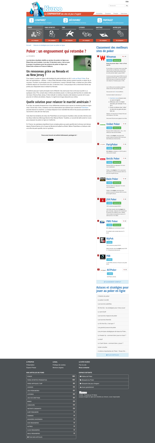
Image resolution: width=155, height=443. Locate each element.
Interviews (124, 13)
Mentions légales (58, 367)
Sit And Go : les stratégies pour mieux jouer (111, 308)
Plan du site (82, 365)
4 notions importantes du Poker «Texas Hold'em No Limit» (113, 351)
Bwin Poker (112, 178)
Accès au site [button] (117, 60)
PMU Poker (112, 221)
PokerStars (84, 107)
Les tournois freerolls (104, 320)
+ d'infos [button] (109, 60)
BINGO (29, 401)
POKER (29, 376)
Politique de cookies (59, 365)
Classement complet (113, 282)
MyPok (109, 238)
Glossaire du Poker (88, 380)
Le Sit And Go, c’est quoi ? (106, 323)
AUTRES (30, 426)
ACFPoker (111, 269)
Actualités (99, 13)
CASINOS (30, 387)
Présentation (30, 365)
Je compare (34, 40)
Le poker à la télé (103, 300)
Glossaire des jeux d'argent (90, 383)
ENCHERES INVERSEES (34, 419)
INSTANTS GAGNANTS (34, 408)
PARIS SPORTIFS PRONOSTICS (37, 380)
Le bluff (100, 339)
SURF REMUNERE (33, 412)
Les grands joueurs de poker (107, 327)
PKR (108, 255)
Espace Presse (31, 367)
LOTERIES (30, 394)
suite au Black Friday (78, 78)
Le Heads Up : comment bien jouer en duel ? (112, 335)
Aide (127, 1)
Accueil (28, 45)
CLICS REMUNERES (33, 430)
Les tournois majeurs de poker (107, 316)
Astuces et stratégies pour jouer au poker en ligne (49, 45)
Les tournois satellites (105, 304)
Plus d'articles (113, 355)
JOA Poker (111, 199)
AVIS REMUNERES (33, 423)
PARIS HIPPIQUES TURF (34, 383)
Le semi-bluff (102, 312)
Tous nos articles (35, 437)
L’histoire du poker (103, 296)
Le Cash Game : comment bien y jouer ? (110, 343)
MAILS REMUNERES (33, 433)
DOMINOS (30, 416)
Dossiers (108, 13)
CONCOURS (31, 405)
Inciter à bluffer (102, 347)
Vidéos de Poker (87, 376)
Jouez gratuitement (88, 387)
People (115, 13)
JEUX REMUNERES (33, 391)
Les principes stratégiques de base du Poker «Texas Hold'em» (113, 331)
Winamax (111, 56)
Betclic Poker (112, 158)
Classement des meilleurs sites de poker (112, 49)
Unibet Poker (113, 124)
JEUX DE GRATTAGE (33, 398)
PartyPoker (112, 144)
